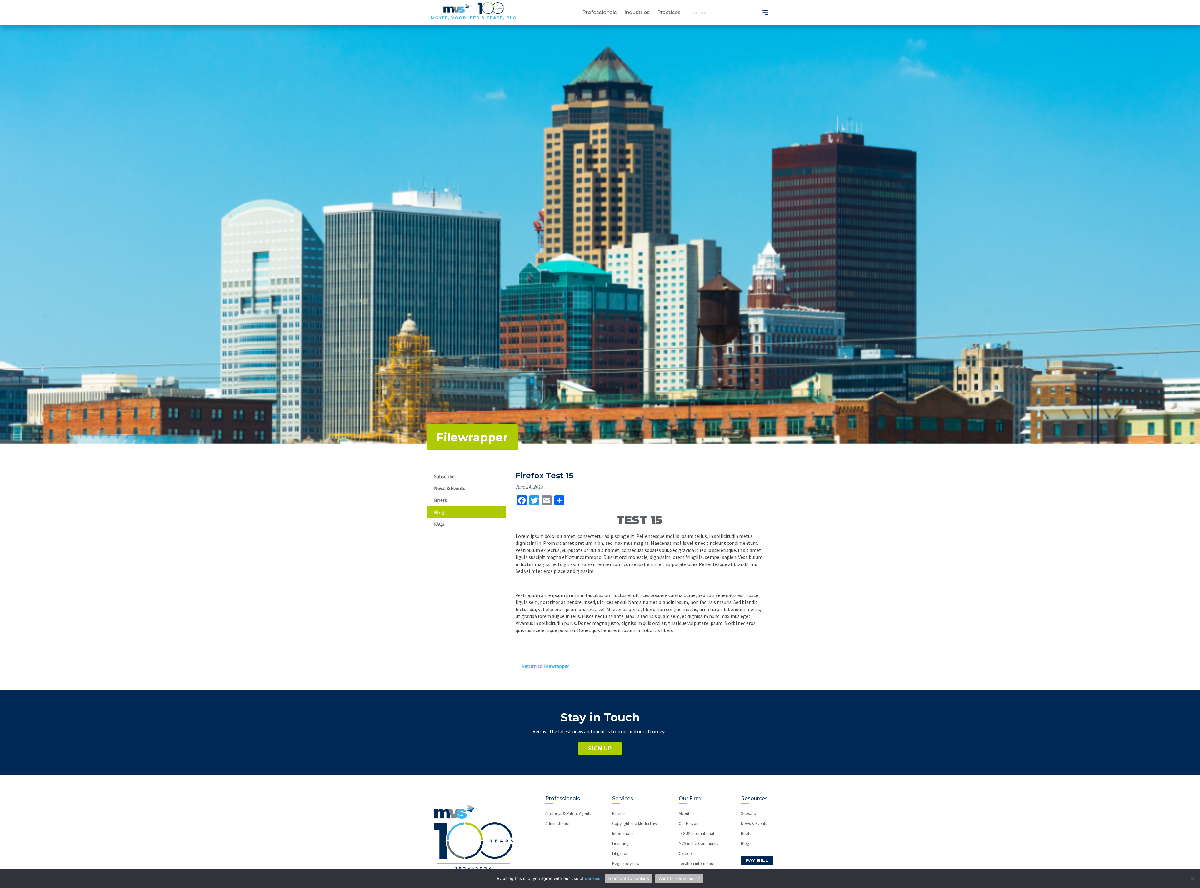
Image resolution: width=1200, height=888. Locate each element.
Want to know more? (679, 878)
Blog (439, 512)
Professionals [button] (599, 12)
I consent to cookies (628, 878)
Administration (558, 823)
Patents (618, 813)
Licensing (620, 843)
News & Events (449, 488)
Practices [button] (669, 12)
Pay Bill (757, 860)
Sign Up (600, 748)
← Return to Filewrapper (542, 666)
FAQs (439, 524)
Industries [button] (637, 12)
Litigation (620, 853)
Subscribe (444, 476)
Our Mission (688, 823)
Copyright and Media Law (634, 823)
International (623, 833)
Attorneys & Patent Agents (568, 813)
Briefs (440, 500)
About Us (686, 813)
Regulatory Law (626, 863)
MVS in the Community (698, 843)
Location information (697, 863)
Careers (685, 853)
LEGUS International (696, 833)
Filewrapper (472, 437)
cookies (592, 878)
